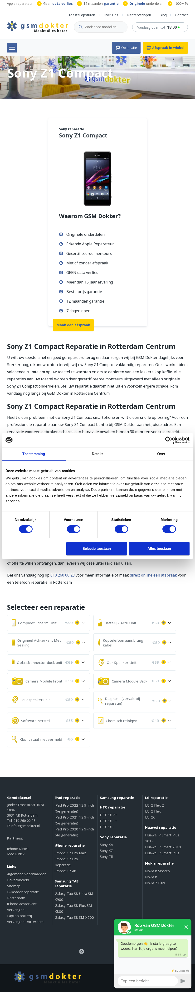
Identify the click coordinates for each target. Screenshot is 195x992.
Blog (163, 15)
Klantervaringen (139, 15)
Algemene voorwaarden (26, 873)
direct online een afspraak (153, 575)
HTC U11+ (108, 820)
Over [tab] (161, 454)
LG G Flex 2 (154, 805)
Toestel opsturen (81, 15)
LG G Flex (153, 811)
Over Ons (111, 15)
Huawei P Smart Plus (162, 852)
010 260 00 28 (62, 575)
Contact (181, 15)
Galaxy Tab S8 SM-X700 (74, 917)
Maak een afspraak (73, 325)
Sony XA (106, 844)
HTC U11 (107, 826)
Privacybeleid (18, 879)
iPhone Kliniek (18, 848)
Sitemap (13, 885)
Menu (12, 47)
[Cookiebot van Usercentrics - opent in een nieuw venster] (169, 440)
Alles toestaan (159, 548)
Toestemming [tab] (33, 454)
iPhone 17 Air (65, 870)
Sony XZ (106, 850)
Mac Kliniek (15, 854)
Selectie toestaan (97, 548)
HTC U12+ (108, 814)
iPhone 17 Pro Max (70, 852)
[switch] (73, 529)
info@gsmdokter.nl (25, 826)
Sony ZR (106, 856)
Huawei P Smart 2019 (163, 847)
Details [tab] (97, 454)
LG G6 (150, 817)
